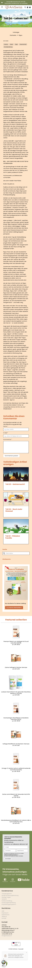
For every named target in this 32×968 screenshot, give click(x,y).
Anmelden (8, 859)
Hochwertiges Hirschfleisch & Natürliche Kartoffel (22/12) (16, 718)
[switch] (3, 965)
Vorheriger (16, 32)
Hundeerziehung (8, 47)
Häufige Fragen (6, 897)
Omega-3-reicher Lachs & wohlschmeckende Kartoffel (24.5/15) (16, 769)
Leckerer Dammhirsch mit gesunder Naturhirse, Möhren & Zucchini (16, 692)
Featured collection (16, 619)
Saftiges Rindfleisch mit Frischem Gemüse (16, 744)
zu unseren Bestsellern (14, 608)
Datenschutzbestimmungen (10, 854)
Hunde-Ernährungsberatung (10, 895)
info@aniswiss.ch (7, 936)
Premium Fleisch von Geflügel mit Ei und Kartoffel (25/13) (16, 642)
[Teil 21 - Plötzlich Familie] (16, 526)
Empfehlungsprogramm (9, 904)
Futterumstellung (7, 901)
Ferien (11, 44)
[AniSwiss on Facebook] (5, 882)
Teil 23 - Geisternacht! (15, 484)
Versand (4, 899)
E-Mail (5, 433)
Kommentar (7, 439)
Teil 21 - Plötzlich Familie (12, 537)
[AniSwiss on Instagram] (12, 882)
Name (5, 426)
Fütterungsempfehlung (9, 902)
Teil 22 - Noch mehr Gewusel (13, 510)
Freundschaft (23, 44)
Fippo (20, 35)
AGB (3, 911)
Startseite (13, 35)
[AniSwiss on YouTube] (23, 880)
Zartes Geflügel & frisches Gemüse (16, 667)
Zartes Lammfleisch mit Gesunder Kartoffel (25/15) (16, 795)
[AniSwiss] (13, 7)
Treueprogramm (7, 894)
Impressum (5, 913)
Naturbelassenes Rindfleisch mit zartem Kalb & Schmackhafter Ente (16, 821)
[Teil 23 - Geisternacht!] (16, 474)
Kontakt (4, 918)
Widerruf (4, 916)
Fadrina (6, 44)
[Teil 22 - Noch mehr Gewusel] (16, 499)
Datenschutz (5, 915)
